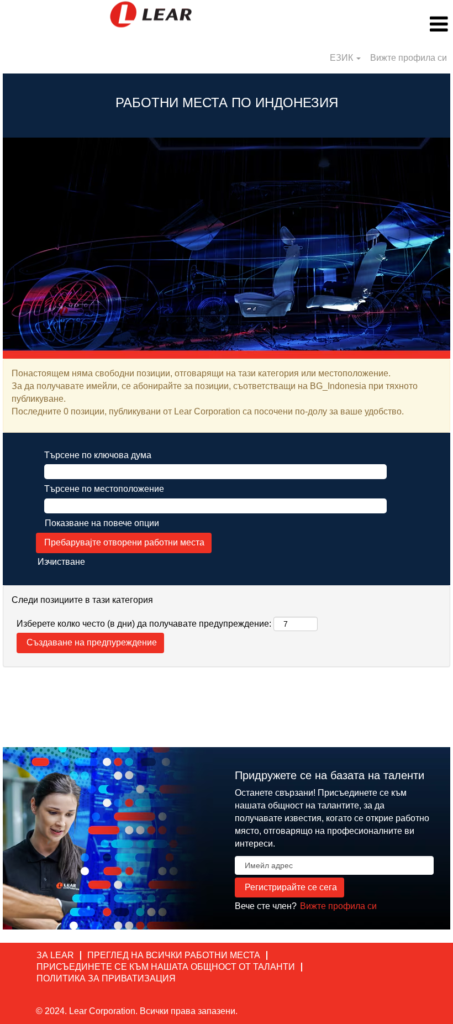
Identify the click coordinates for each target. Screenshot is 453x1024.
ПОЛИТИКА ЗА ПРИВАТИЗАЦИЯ (106, 978)
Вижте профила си (408, 57)
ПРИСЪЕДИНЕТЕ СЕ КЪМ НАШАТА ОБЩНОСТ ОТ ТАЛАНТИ (165, 967)
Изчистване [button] (61, 561)
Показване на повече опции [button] (102, 523)
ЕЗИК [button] (342, 57)
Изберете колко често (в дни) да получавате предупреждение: (144, 623)
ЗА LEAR (55, 955)
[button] (377, 24)
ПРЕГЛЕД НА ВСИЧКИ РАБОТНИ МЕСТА (173, 955)
